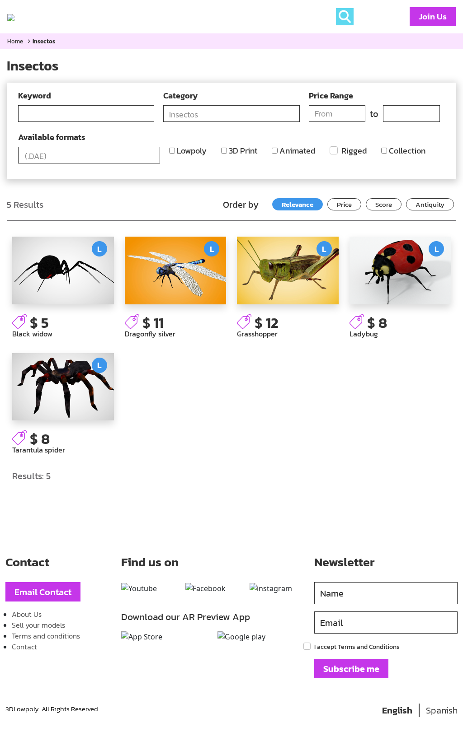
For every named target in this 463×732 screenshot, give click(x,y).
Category (180, 95)
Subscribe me (351, 669)
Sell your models (38, 625)
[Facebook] (205, 588)
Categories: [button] (80, 16)
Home (37, 16)
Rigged (353, 151)
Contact (24, 646)
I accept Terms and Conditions (357, 647)
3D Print (242, 151)
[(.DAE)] (89, 156)
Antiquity (430, 204)
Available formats (51, 137)
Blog (125, 16)
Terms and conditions (46, 635)
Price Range (331, 95)
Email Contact (42, 592)
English (397, 710)
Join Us (433, 16)
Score (383, 204)
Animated (296, 151)
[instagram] (271, 588)
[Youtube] (139, 588)
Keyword (34, 95)
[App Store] (141, 636)
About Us (27, 614)
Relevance (297, 204)
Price (344, 204)
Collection (406, 151)
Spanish (442, 710)
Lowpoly (191, 151)
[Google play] (241, 636)
